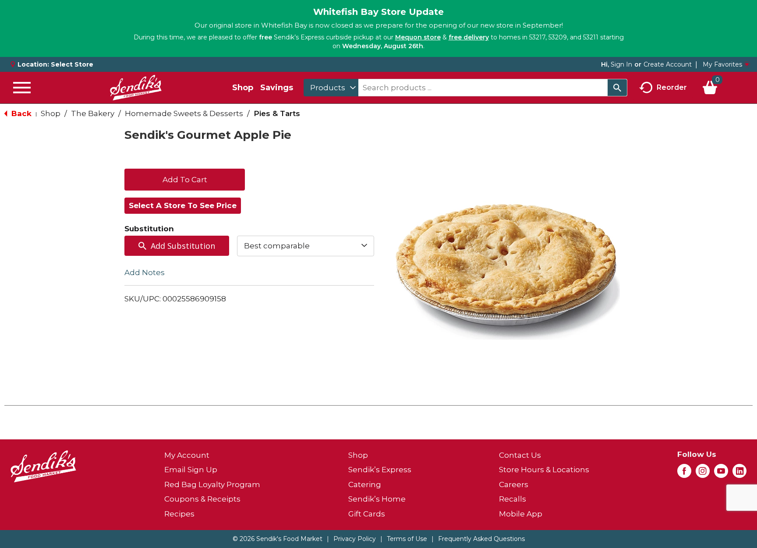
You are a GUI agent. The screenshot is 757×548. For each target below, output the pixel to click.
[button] (184, 179)
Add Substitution (183, 245)
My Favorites (722, 64)
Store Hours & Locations (544, 469)
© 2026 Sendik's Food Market (277, 539)
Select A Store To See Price (183, 205)
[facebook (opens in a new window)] (684, 473)
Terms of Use (407, 539)
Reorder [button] (672, 87)
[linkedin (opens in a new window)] (739, 473)
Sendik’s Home (377, 499)
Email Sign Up (190, 469)
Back (20, 113)
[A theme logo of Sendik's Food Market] (136, 87)
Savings (276, 87)
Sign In (621, 64)
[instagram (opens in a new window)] (703, 473)
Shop (242, 87)
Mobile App (520, 513)
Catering (364, 484)
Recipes (179, 513)
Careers (513, 484)
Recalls (512, 499)
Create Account (668, 64)
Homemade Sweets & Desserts (184, 113)
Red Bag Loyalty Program (212, 484)
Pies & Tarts (277, 113)
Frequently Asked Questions (481, 539)
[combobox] (331, 87)
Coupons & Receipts (202, 499)
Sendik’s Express (379, 469)
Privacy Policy (354, 539)
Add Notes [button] (144, 272)
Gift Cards (366, 513)
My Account (186, 455)
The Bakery (92, 113)
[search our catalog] (617, 87)
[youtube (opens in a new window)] (721, 473)
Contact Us (520, 455)
